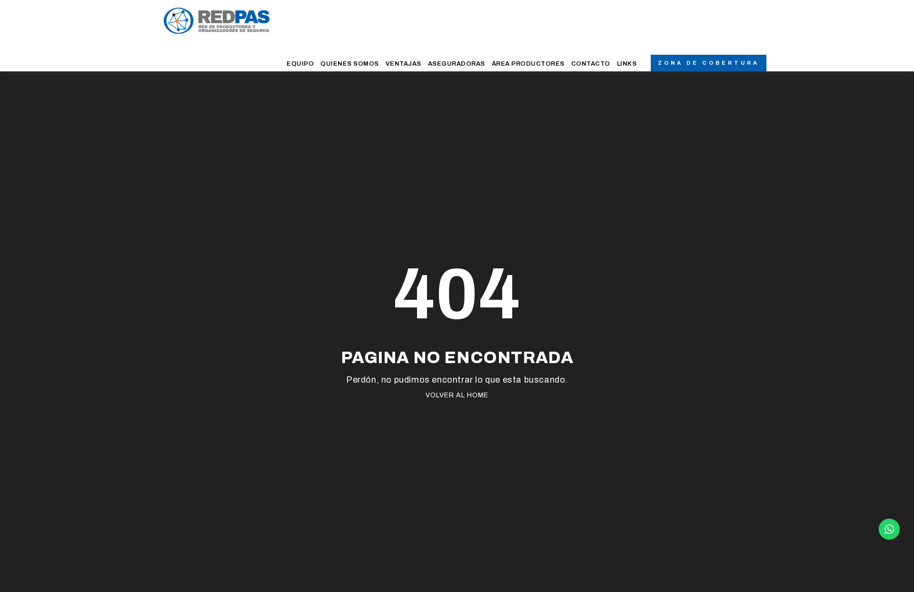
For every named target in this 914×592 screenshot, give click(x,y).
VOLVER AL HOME (457, 395)
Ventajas (403, 63)
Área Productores (528, 63)
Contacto (590, 63)
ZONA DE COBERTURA (708, 63)
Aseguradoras (456, 63)
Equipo (300, 63)
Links (627, 63)
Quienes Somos (349, 63)
